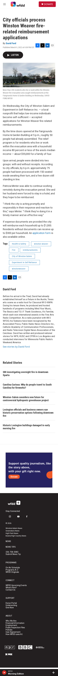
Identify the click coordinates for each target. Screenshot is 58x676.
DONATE (48, 4)
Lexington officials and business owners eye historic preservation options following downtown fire (28, 412)
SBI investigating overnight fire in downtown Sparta (25, 374)
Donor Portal (11, 603)
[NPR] (9, 647)
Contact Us (10, 590)
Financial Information (15, 623)
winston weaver (41, 244)
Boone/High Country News (16, 536)
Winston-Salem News (14, 528)
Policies (9, 630)
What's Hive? (11, 588)
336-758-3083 (12, 552)
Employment (11, 625)
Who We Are (11, 621)
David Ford (11, 43)
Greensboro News (12, 531)
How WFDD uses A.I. (14, 634)
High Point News (12, 533)
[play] (4, 672)
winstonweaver (18, 269)
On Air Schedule (13, 568)
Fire (13, 250)
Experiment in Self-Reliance (24, 262)
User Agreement (13, 632)
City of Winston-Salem (22, 256)
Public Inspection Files (15, 628)
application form (42, 233)
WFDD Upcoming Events (16, 585)
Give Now (10, 608)
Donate (14, 476)
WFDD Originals (12, 572)
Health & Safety (19, 244)
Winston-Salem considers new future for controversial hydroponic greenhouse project (26, 399)
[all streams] (54, 672)
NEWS (8, 541)
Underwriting (11, 605)
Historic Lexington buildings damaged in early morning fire (26, 427)
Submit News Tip (13, 554)
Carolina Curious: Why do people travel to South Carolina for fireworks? (27, 386)
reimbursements (30, 250)
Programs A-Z (12, 570)
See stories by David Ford (16, 346)
